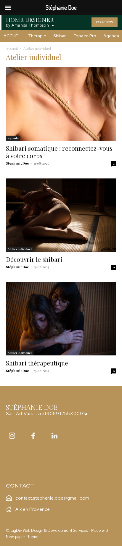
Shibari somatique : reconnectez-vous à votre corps (59, 152)
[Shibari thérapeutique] (61, 318)
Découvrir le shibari (34, 259)
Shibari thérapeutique (37, 363)
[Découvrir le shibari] (61, 215)
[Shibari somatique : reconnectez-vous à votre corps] (61, 104)
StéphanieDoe (17, 163)
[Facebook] (33, 436)
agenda (13, 138)
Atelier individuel (20, 249)
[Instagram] (12, 436)
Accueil (12, 48)
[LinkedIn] (54, 436)
